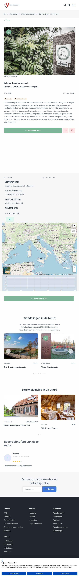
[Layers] (73, 231)
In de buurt (57, 523)
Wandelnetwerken (60, 527)
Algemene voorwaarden (13, 527)
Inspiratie (32, 513)
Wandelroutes (58, 513)
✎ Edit (65, 274)
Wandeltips (57, 530)
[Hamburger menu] (74, 5)
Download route (34, 130)
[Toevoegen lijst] (72, 130)
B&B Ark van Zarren (49, 428)
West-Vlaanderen (28, 14)
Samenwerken (9, 520)
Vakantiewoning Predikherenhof (17, 425)
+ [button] (74, 267)
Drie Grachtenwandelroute (15, 367)
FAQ (5, 513)
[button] (74, 225)
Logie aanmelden (35, 523)
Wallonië (56, 520)
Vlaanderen (57, 516)
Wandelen (13, 14)
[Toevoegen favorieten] (65, 130)
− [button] (74, 270)
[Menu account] (69, 5)
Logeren (32, 516)
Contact (7, 516)
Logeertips (33, 520)
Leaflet (36, 274)
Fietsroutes (8, 541)
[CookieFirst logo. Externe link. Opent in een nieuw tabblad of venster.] (2, 561)
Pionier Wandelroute (49, 367)
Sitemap (7, 530)
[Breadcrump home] (5, 14)
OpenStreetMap (49, 274)
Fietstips (7, 551)
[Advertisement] (39, 153)
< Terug (7, 20)
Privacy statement (11, 523)
